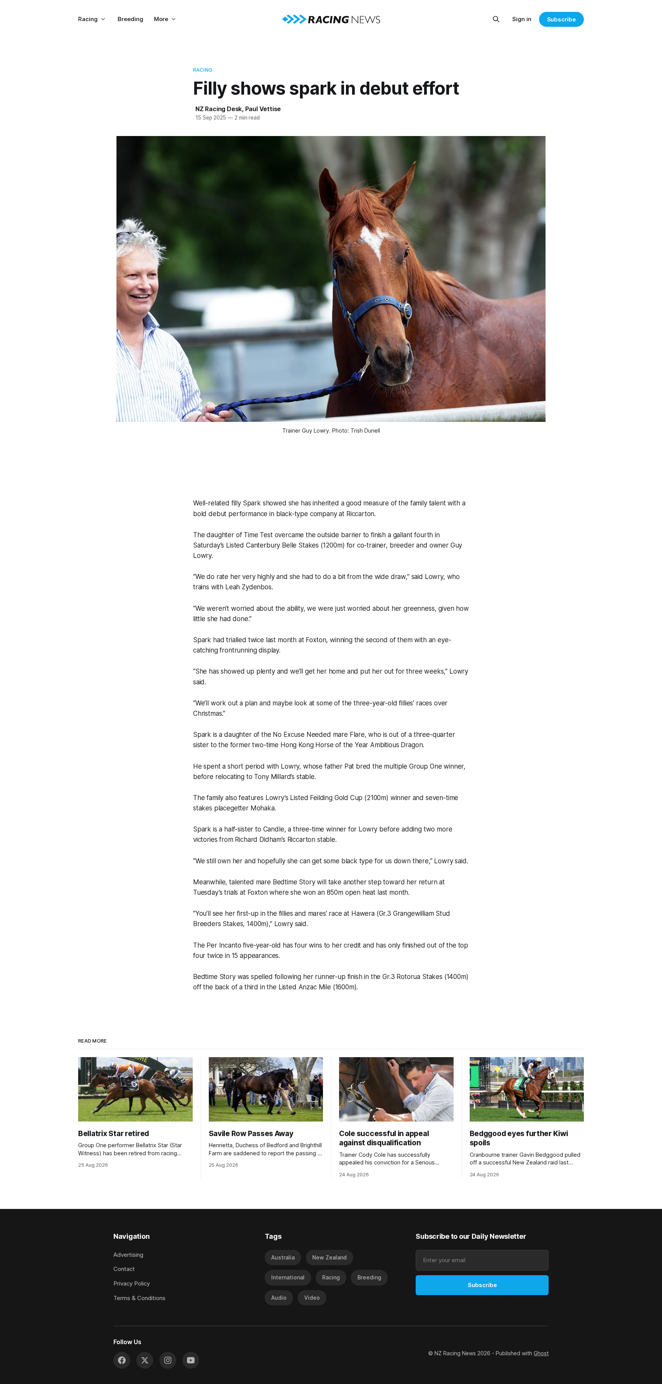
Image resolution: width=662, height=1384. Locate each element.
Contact (124, 1268)
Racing (88, 19)
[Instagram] (167, 1360)
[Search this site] (496, 19)
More (161, 19)
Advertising (128, 1254)
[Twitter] (144, 1360)
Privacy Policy (131, 1283)
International (288, 1277)
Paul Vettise (263, 109)
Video (312, 1297)
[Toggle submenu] (103, 19)
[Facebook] (121, 1360)
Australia (283, 1257)
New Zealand (329, 1257)
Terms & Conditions (139, 1298)
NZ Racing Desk (218, 109)
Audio (279, 1297)
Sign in (521, 19)
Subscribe (561, 19)
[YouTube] (190, 1360)
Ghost (541, 1353)
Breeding (130, 19)
